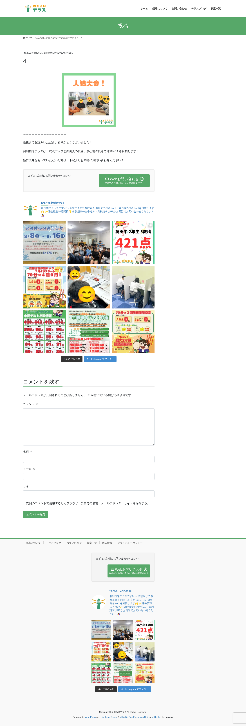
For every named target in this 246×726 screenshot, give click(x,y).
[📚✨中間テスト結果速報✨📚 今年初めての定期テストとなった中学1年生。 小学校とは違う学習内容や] (44, 331)
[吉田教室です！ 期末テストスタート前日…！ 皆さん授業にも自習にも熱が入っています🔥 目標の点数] (89, 287)
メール (29, 468)
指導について (33, 542)
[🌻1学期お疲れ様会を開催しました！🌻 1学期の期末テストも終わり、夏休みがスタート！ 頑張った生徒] (89, 242)
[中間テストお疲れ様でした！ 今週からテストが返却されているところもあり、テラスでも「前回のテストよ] (89, 331)
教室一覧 (92, 542)
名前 (27, 451)
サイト (27, 486)
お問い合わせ (74, 542)
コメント (30, 404)
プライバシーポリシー (130, 542)
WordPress (90, 717)
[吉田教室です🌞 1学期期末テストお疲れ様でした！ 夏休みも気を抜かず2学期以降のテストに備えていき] (133, 242)
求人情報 (107, 542)
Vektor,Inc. (157, 717)
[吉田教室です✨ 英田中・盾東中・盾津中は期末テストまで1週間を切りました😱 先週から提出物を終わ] (133, 287)
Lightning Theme (109, 717)
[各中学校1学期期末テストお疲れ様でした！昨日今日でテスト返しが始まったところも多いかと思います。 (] (44, 287)
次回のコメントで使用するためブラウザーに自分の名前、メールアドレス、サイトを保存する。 (88, 503)
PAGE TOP (237, 701)
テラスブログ (53, 542)
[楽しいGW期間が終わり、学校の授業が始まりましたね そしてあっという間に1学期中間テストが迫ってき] (133, 331)
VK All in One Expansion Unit (134, 717)
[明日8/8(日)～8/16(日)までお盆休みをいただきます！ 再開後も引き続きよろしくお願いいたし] (44, 242)
